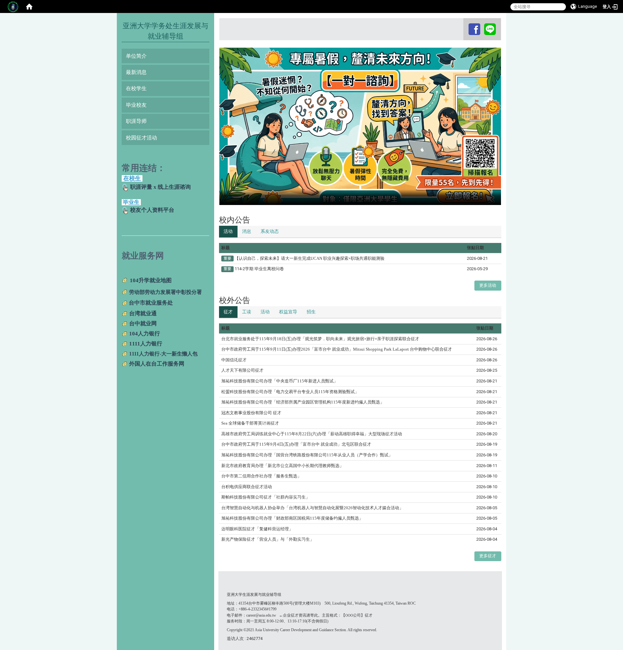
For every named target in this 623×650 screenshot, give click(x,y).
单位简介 (136, 56)
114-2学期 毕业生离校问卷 (259, 268)
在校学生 (136, 88)
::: (464, 24)
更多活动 (487, 285)
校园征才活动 (141, 138)
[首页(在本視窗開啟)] (29, 6)
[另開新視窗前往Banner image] (360, 126)
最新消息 (136, 72)
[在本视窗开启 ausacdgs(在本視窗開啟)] (474, 29)
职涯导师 (136, 121)
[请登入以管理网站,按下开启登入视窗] (13, 6)
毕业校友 (136, 105)
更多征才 (487, 555)
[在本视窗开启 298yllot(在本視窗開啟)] (490, 29)
